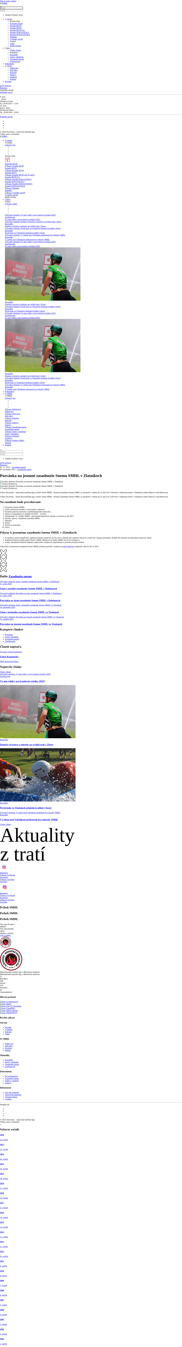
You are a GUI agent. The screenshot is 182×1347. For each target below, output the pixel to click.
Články (8, 48)
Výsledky (9, 19)
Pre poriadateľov (11, 1076)
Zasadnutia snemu (17, 59)
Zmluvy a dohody (12, 1081)
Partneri (13, 79)
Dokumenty (9, 64)
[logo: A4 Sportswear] (9, 1002)
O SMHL (9, 66)
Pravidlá (8, 1027)
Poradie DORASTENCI (19, 32)
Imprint (8, 1050)
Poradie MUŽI (15, 26)
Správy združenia (17, 57)
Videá (12, 44)
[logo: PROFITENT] (8, 1013)
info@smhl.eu (68, 546)
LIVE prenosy (5, 86)
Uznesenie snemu (12, 1078)
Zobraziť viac (10, 145)
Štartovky (4, 88)
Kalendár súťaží (16, 24)
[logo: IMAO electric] (9, 1011)
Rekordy (13, 73)
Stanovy (13, 75)
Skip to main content (8, 1)
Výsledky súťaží (16, 39)
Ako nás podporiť (12, 1092)
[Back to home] (4, 3)
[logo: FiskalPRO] (7, 1008)
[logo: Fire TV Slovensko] (10, 1006)
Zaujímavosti (15, 61)
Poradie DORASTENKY (20, 35)
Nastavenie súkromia (13, 1095)
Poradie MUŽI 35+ (17, 30)
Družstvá (13, 77)
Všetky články (15, 50)
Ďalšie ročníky (15, 46)
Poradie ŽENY (16, 28)
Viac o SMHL (5, 935)
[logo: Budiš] (5, 1004)
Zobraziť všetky (11, 204)
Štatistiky (13, 37)
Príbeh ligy (14, 68)
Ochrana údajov (11, 1097)
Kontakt (8, 81)
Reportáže (14, 55)
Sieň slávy (14, 70)
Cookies (8, 1099)
